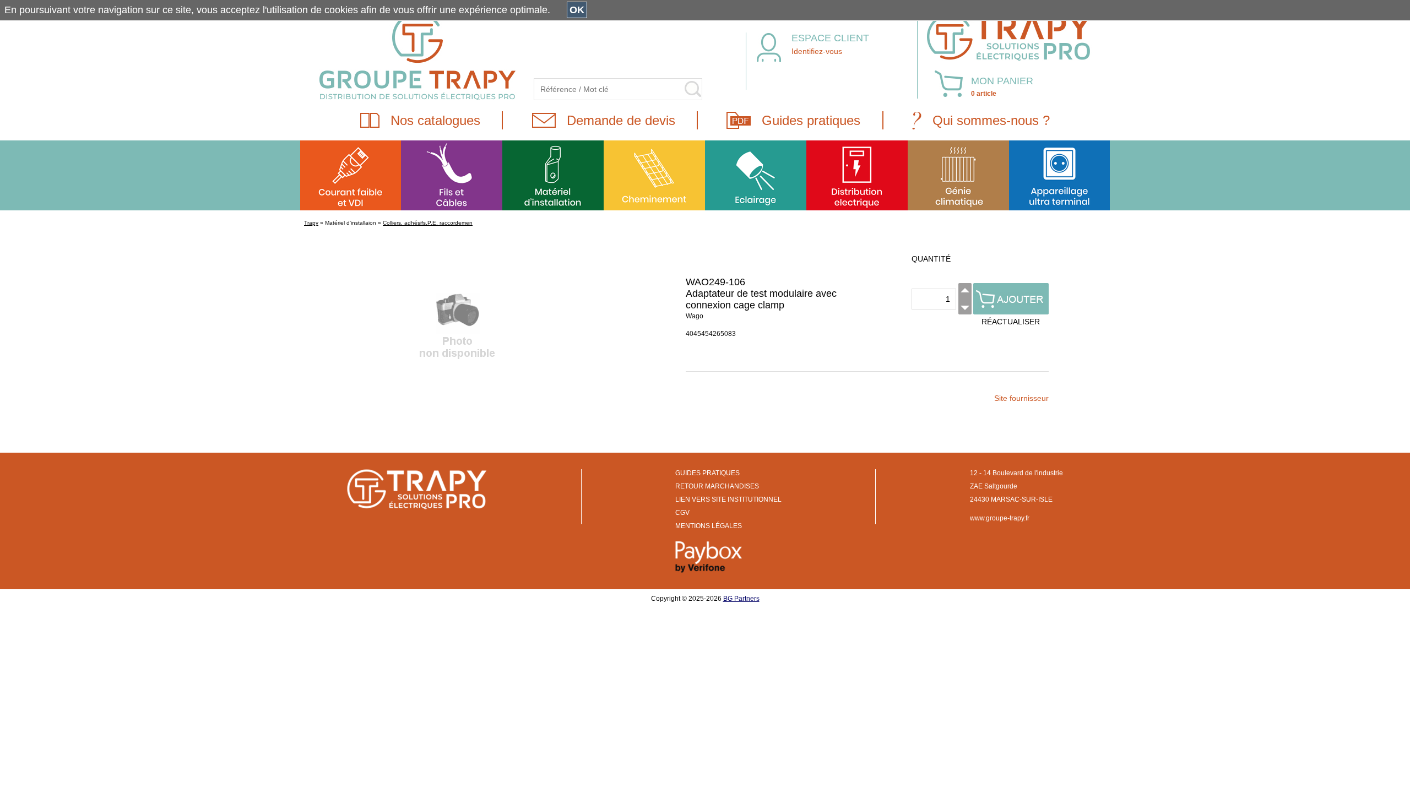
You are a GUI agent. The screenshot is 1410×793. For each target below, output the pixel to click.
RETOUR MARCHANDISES (717, 486)
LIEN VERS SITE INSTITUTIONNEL (728, 499)
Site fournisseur (1021, 398)
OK (577, 9)
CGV (682, 513)
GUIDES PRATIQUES (707, 473)
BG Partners (741, 598)
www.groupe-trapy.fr (999, 518)
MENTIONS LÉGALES (708, 526)
